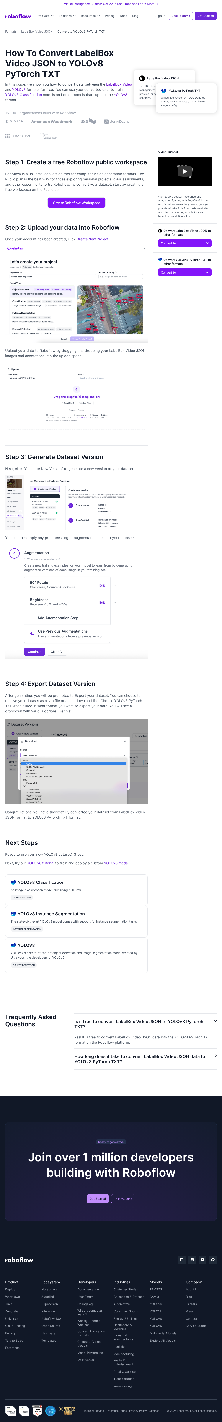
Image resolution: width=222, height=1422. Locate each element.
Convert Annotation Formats (91, 1333)
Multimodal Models (163, 1333)
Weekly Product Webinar (88, 1322)
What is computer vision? (89, 1312)
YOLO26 (156, 1304)
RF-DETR (156, 1289)
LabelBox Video (119, 84)
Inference (48, 1311)
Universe (11, 1318)
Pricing (110, 16)
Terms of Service (93, 1410)
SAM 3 (154, 1296)
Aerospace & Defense (129, 1296)
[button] (45, 15)
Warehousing (123, 1386)
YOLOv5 (156, 1326)
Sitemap (154, 1410)
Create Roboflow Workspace (76, 203)
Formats (10, 31)
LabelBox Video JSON (37, 31)
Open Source (50, 1326)
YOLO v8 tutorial (40, 863)
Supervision (49, 1304)
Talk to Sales (123, 1199)
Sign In (160, 16)
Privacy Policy (138, 1410)
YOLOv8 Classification (23, 94)
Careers (191, 1304)
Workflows (12, 1296)
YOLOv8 (19, 89)
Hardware (48, 1333)
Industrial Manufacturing (124, 1337)
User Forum (85, 1296)
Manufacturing (124, 1354)
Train (8, 1304)
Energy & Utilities (125, 1318)
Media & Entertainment (123, 1362)
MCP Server (85, 1360)
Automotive (122, 1304)
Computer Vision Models (89, 1343)
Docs (123, 16)
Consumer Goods (126, 1311)
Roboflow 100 (51, 1318)
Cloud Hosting (15, 1326)
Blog (135, 16)
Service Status (196, 1326)
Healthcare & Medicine (123, 1327)
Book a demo (180, 16)
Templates (48, 1340)
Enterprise (12, 1347)
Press (190, 1311)
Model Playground (90, 1352)
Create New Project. (93, 239)
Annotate (11, 1311)
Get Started (206, 16)
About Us (192, 1289)
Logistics (120, 1346)
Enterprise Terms (116, 1410)
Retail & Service (125, 1371)
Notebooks (49, 1289)
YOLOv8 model (116, 863)
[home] (18, 16)
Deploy (10, 1289)
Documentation (88, 1289)
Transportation (124, 1379)
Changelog (85, 1304)
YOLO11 (155, 1311)
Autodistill (48, 1296)
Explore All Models (163, 1340)
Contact (191, 1318)
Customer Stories (126, 1289)
